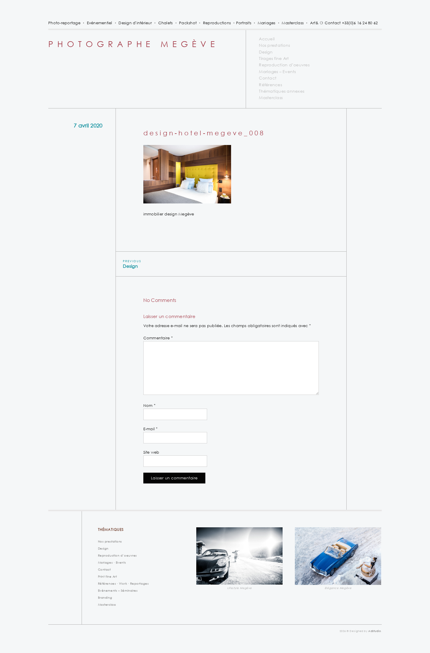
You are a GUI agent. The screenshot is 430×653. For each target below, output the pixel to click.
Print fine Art (107, 576)
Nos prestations (274, 45)
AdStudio (374, 631)
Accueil (267, 38)
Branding (105, 597)
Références (270, 84)
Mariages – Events (277, 71)
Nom (149, 405)
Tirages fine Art (274, 58)
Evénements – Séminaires (118, 590)
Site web (151, 452)
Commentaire (158, 338)
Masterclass (271, 97)
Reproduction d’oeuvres (284, 64)
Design (266, 51)
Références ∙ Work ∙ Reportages (123, 583)
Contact (267, 77)
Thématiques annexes (281, 91)
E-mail (150, 428)
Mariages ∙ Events (112, 562)
